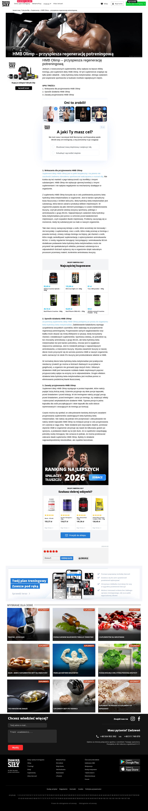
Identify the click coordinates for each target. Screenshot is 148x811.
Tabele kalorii (89, 773)
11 (32, 795)
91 (84, 798)
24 (60, 795)
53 (123, 795)
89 (80, 798)
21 (54, 795)
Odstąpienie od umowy (88, 803)
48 (112, 795)
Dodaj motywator (91, 769)
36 (86, 795)
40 (95, 795)
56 (130, 795)
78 (56, 798)
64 (26, 798)
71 (41, 798)
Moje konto (60, 766)
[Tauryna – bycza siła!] (28, 624)
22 (56, 795)
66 (30, 798)
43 (101, 795)
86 (73, 798)
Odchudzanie (60, 769)
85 (71, 798)
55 (127, 795)
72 (43, 798)
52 (121, 795)
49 (114, 795)
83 (67, 798)
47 (110, 795)
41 (97, 795)
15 (41, 795)
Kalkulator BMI (90, 763)
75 (49, 798)
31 (75, 795)
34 (82, 795)
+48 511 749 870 (132, 736)
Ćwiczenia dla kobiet (92, 760)
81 (62, 798)
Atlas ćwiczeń (58, 3)
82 (65, 798)
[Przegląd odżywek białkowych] (74, 660)
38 (91, 795)
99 (101, 798)
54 (125, 795)
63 (23, 798)
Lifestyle (59, 776)
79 (58, 798)
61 (19, 798)
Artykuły (47, 4)
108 (128, 798)
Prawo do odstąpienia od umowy (64, 803)
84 (69, 798)
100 (104, 798)
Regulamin (63, 789)
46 (108, 795)
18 (47, 795)
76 (52, 798)
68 (34, 798)
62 (21, 798)
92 (86, 798)
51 (119, 795)
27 (67, 795)
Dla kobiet (59, 763)
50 (117, 795)
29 (71, 795)
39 (93, 795)
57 (132, 795)
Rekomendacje (90, 776)
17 (45, 795)
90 (82, 798)
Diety (29, 769)
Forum (87, 779)
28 (69, 795)
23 (58, 795)
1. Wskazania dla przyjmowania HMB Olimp (61, 89)
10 (30, 795)
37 (88, 795)
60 (138, 795)
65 (28, 798)
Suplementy (31, 773)
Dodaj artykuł (52, 789)
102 (110, 798)
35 (84, 795)
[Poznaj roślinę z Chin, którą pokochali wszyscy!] (119, 660)
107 (125, 798)
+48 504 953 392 (108, 736)
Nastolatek (60, 773)
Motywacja (88, 766)
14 (39, 795)
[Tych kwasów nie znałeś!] (28, 696)
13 (36, 795)
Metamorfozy (36, 3)
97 (97, 798)
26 (65, 795)
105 (119, 798)
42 (99, 795)
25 (62, 795)
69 (36, 798)
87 (75, 798)
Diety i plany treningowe (35, 760)
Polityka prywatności (93, 789)
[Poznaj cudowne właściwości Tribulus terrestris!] (74, 624)
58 (134, 795)
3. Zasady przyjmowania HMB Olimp (58, 95)
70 (39, 798)
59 (136, 795)
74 (47, 798)
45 (106, 795)
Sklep (29, 763)
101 (107, 798)
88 (78, 798)
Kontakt (73, 789)
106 (122, 798)
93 (88, 798)
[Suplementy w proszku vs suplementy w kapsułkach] (119, 696)
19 (49, 795)
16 (43, 795)
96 (95, 798)
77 (54, 798)
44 (104, 795)
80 (60, 798)
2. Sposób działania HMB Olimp (56, 92)
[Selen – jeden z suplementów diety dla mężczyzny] (28, 660)
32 (78, 795)
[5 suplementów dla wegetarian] (119, 624)
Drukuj (84, 558)
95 (93, 798)
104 (116, 798)
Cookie (80, 789)
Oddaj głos (66, 558)
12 (34, 795)
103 (113, 798)
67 (32, 798)
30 (73, 795)
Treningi (30, 766)
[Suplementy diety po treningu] (74, 696)
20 (52, 795)
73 (45, 798)
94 (91, 798)
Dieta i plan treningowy (22, 3)
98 (99, 798)
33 (80, 795)
